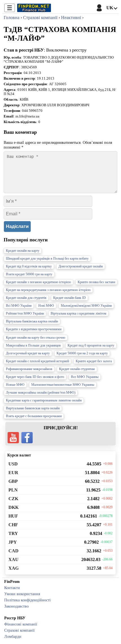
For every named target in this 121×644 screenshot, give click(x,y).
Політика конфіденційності (27, 600)
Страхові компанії (19, 630)
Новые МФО (15, 384)
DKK (13, 507)
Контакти (12, 587)
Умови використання (22, 594)
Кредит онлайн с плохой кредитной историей (37, 361)
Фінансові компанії (20, 624)
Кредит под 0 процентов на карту (91, 345)
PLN (13, 490)
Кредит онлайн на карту (22, 250)
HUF (13, 516)
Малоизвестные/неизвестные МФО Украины (62, 384)
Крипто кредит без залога (94, 361)
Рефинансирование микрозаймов (29, 369)
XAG (13, 568)
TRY (13, 533)
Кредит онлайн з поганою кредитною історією (38, 282)
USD (13, 463)
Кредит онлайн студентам (77, 369)
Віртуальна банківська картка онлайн (32, 321)
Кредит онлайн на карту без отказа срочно (35, 337)
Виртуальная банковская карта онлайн (33, 408)
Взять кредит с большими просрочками (34, 416)
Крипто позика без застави (96, 282)
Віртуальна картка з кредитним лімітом (78, 313)
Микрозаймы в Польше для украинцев (33, 345)
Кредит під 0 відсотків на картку (29, 266)
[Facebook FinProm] (27, 438)
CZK (13, 498)
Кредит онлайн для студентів (26, 297)
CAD (13, 550)
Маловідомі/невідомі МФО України (86, 305)
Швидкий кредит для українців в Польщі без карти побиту (47, 258)
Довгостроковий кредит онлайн (81, 266)
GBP (13, 481)
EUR (13, 472)
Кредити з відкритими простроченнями (33, 329)
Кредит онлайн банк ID (69, 297)
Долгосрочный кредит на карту (28, 353)
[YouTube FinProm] (13, 438)
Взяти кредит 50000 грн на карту (29, 274)
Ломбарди (12, 636)
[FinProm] (34, 8)
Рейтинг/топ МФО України (25, 313)
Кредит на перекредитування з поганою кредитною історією (48, 290)
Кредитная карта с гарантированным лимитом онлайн (44, 400)
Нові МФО (46, 305)
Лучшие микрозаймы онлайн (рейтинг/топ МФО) (40, 392)
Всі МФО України (19, 305)
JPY (12, 542)
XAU (13, 559)
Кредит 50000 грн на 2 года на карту (82, 353)
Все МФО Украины (84, 376)
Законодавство (16, 606)
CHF (13, 524)
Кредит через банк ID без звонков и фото (35, 376)
